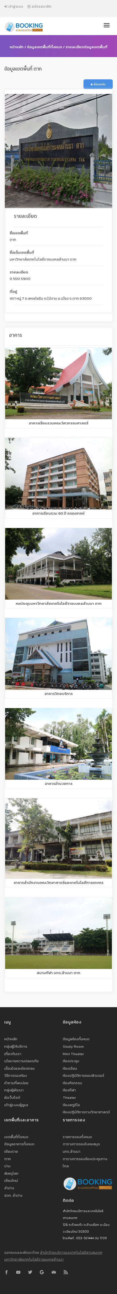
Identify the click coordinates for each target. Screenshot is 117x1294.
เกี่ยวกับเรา (12, 1054)
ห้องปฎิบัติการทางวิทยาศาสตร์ (86, 1112)
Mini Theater (73, 1054)
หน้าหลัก (17, 47)
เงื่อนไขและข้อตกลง (19, 1068)
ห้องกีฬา (69, 1090)
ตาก (7, 1159)
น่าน (7, 1166)
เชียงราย (11, 1151)
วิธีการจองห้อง (15, 1075)
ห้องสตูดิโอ (71, 1105)
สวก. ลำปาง (13, 1195)
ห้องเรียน (70, 1068)
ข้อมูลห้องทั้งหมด (76, 1039)
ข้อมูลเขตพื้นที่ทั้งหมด (44, 47)
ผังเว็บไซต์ (12, 1097)
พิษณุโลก (11, 1173)
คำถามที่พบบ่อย (16, 1083)
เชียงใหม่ (11, 1180)
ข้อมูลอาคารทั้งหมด (19, 1144)
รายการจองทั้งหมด (77, 1137)
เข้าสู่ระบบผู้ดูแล (16, 1105)
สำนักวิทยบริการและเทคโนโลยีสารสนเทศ (71, 1252)
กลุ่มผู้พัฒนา (14, 1090)
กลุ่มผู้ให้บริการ (15, 1046)
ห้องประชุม (71, 1061)
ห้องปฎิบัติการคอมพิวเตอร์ (83, 1075)
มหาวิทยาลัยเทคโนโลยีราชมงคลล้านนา (34, 1259)
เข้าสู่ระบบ (15, 6)
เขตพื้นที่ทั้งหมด (16, 1137)
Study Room (73, 1046)
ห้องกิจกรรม (72, 1083)
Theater (69, 1097)
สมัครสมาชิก (41, 6)
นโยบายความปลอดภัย (21, 1061)
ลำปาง (9, 1188)
